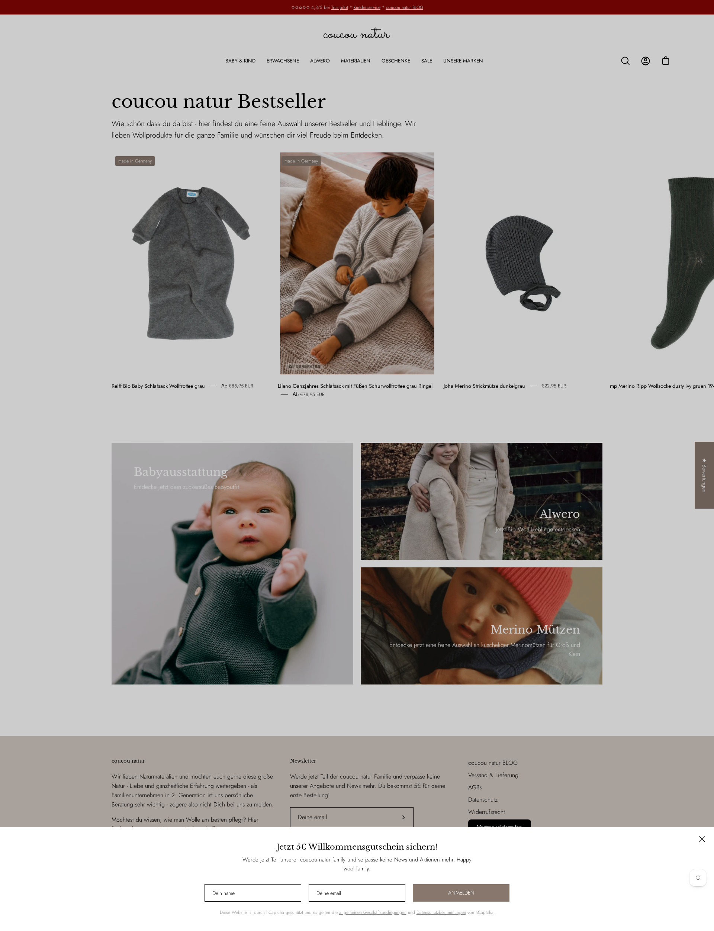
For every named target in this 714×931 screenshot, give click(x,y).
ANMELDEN (461, 892)
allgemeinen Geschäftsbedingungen (372, 912)
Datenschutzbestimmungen (441, 912)
